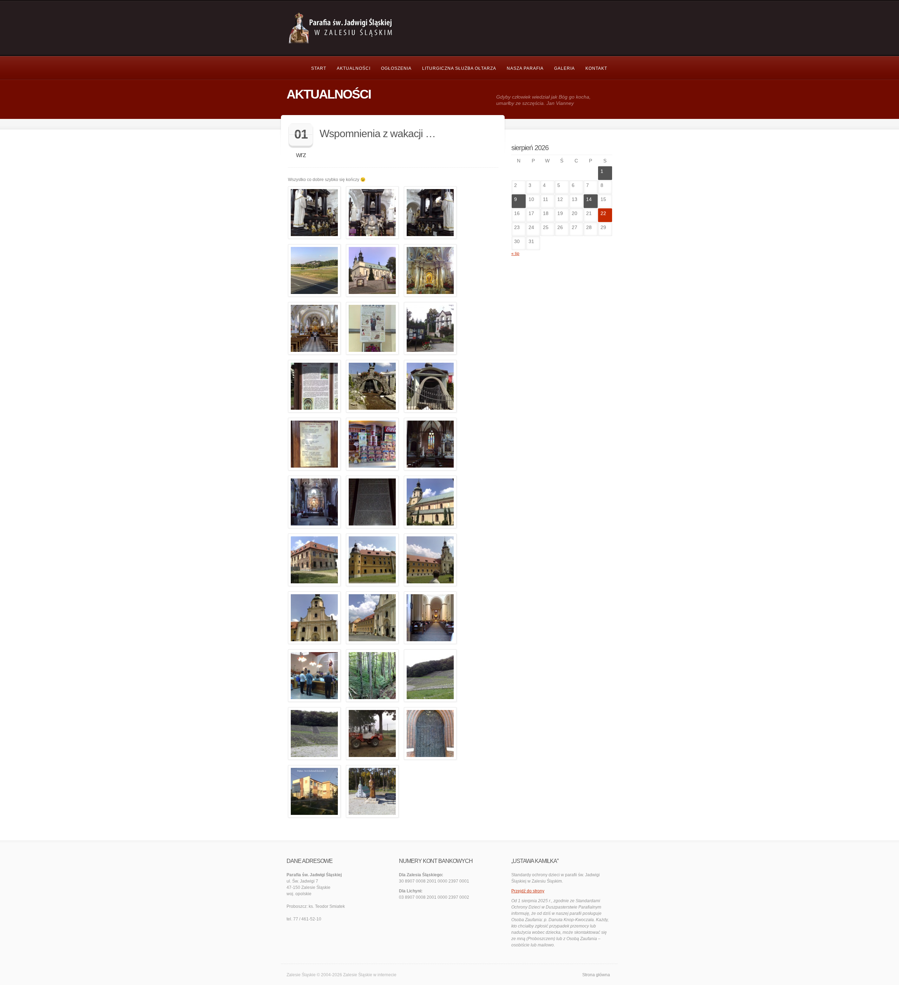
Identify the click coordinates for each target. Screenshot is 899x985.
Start (318, 68)
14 (589, 199)
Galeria (564, 68)
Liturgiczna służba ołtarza (459, 68)
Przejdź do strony (527, 891)
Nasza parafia (525, 68)
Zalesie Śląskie (357, 974)
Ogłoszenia (396, 68)
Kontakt (596, 68)
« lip (515, 253)
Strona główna (596, 974)
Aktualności (353, 68)
